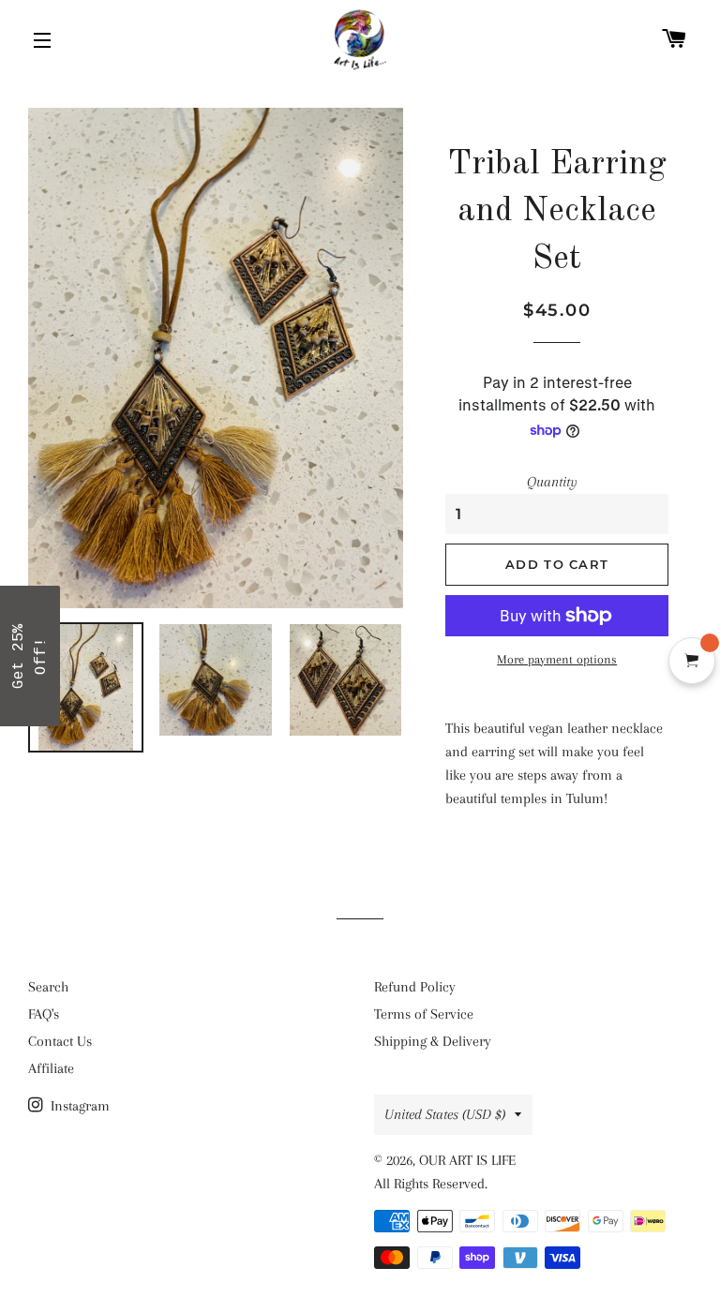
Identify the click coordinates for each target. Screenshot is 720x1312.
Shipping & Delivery (432, 1041)
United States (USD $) (444, 1114)
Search (48, 986)
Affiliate (51, 1068)
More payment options (557, 659)
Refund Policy (415, 986)
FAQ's (43, 1014)
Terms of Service (423, 1014)
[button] (30, 656)
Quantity (552, 481)
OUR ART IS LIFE (467, 1160)
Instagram (78, 1105)
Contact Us (60, 1041)
